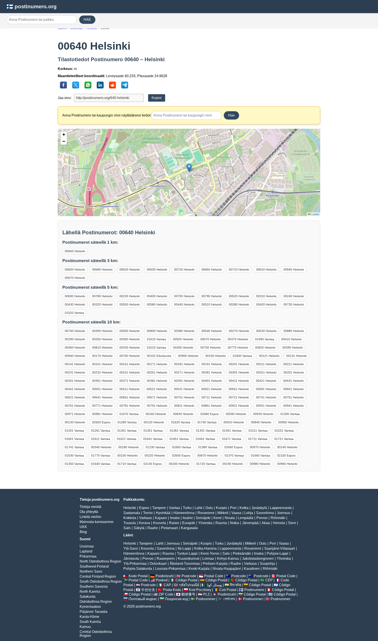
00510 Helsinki (211, 304)
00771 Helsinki (102, 405)
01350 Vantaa (74, 464)
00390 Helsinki (292, 347)
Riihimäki (278, 518)
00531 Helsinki (184, 389)
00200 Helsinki (179, 464)
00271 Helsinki (184, 372)
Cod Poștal (227, 590)
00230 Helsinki (129, 296)
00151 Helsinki (102, 364)
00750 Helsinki (210, 347)
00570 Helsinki (210, 339)
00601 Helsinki (293, 389)
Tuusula (129, 523)
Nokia (234, 523)
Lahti (198, 508)
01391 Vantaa (205, 430)
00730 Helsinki (294, 304)
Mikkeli (222, 513)
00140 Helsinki (287, 447)
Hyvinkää (163, 513)
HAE (87, 19)
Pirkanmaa (88, 556)
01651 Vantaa (179, 439)
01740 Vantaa (207, 422)
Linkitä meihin (90, 517)
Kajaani (161, 518)
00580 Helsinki (157, 304)
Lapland (86, 551)
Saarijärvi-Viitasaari (279, 548)
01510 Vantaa (156, 347)
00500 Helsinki (129, 331)
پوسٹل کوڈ (214, 585)
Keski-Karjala (199, 568)
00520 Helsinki (239, 296)
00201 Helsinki (239, 364)
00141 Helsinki (75, 364)
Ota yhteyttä (89, 512)
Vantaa (174, 508)
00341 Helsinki (75, 380)
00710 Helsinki (239, 269)
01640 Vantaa (100, 464)
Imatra (175, 518)
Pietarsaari (169, 528)
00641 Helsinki (102, 397)
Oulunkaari (158, 563)
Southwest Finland (94, 566)
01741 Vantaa (74, 447)
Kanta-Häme (89, 616)
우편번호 (148, 590)
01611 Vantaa (100, 439)
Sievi (292, 523)
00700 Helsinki (184, 296)
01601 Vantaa (74, 439)
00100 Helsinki (215, 356)
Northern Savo (91, 571)
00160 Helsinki (156, 414)
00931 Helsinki (266, 405)
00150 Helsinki (127, 455)
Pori (233, 508)
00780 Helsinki (102, 296)
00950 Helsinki (288, 422)
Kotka (244, 508)
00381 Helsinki (157, 380)
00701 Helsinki (184, 397)
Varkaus (145, 518)
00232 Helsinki (102, 372)
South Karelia (90, 622)
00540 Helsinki (211, 331)
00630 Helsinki (157, 269)
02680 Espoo (209, 414)
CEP (269, 580)
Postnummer (205, 599)
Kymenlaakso (90, 606)
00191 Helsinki (211, 364)
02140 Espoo (153, 464)
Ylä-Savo (130, 548)
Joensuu (283, 513)
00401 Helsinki (211, 380)
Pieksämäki (242, 553)
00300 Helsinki (102, 331)
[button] (189, 167)
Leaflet (314, 214)
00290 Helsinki (75, 339)
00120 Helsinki (154, 422)
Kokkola (129, 518)
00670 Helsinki (75, 278)
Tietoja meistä (90, 507)
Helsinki (129, 508)
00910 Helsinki (234, 422)
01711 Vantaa (257, 439)
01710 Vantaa (126, 464)
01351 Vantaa (153, 430)
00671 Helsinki (157, 397)
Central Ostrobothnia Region (96, 634)
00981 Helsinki (102, 414)
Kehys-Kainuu (228, 558)
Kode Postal (138, 576)
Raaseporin (166, 558)
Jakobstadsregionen (258, 558)
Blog (83, 532)
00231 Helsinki (75, 372)
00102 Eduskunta (159, 356)
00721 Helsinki (239, 397)
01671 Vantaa (231, 439)
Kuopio (221, 508)
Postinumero (254, 590)
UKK (83, 527)
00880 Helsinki (294, 331)
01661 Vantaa (205, 439)
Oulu (209, 508)
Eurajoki (188, 523)
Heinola (279, 523)
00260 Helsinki (183, 347)
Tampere (159, 508)
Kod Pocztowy (200, 590)
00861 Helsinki (211, 405)
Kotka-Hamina (205, 548)
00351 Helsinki (102, 380)
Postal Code (213, 576)
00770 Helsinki (238, 347)
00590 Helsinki (236, 414)
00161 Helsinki (129, 364)
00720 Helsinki (184, 269)
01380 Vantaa (207, 447)
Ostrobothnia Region (96, 601)
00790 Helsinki (211, 296)
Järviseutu (131, 558)
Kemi (218, 518)
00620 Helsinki (129, 269)
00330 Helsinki (129, 347)
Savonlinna (265, 513)
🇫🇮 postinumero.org (32, 6)
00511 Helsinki (129, 389)
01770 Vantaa (100, 455)
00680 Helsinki (102, 269)
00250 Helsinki (102, 339)
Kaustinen (252, 568)
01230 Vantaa (155, 447)
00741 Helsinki (266, 397)
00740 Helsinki (75, 331)
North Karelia (90, 591)
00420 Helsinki (266, 304)
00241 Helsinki (129, 372)
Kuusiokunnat (188, 558)
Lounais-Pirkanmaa (170, 568)
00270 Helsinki (239, 331)
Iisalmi (188, 518)
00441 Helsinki (75, 389)
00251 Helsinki (157, 372)
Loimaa (208, 558)
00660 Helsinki (211, 269)
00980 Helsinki (260, 464)
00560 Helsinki (294, 269)
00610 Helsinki (266, 269)
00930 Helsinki (263, 414)
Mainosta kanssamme (97, 522)
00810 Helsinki (102, 347)
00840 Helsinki (261, 422)
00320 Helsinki (102, 304)
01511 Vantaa (258, 430)
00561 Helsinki (239, 389)
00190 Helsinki (232, 464)
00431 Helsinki (293, 380)
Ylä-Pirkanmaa (135, 563)
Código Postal (186, 580)
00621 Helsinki (75, 397)
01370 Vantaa (234, 455)
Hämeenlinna (183, 513)
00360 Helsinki (75, 347)
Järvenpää (250, 523)
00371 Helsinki (129, 380)
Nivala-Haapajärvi (227, 568)
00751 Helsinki (293, 397)
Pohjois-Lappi (277, 553)
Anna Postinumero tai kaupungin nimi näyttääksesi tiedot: (106, 115)
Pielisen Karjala (215, 563)
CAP (167, 585)
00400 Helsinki (157, 296)
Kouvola (159, 523)
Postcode (189, 576)
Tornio (148, 513)
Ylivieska (205, 523)
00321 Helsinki (266, 372)
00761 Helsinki (75, 405)
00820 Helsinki (265, 347)
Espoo (144, 508)
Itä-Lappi (184, 548)
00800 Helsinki (157, 331)
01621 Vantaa (126, 439)
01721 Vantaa (284, 439)
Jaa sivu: (65, 98)
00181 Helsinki (184, 364)
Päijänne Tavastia (93, 611)
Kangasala (189, 528)
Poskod (162, 580)
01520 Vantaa (74, 312)
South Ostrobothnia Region (101, 581)
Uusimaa (87, 546)
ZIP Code (166, 594)
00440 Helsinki (184, 304)
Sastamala (131, 513)
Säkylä (139, 528)
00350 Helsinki (129, 339)
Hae (231, 115)
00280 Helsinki (239, 304)
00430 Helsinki (75, 304)
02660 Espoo (233, 447)
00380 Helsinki (184, 331)
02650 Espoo (101, 422)
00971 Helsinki (75, 414)
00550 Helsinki (129, 304)
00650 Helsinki (75, 251)
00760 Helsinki (129, 356)
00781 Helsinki (129, 405)
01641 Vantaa (153, 439)
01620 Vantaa (180, 422)
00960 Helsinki (287, 464)
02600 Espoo (181, 455)
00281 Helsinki (211, 372)
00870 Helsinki (207, 455)
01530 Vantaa (74, 455)
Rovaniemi (206, 513)
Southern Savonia (94, 586)
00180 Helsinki (128, 447)
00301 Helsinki (239, 372)
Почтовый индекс (143, 599)
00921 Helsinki (239, 405)
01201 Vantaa (74, 430)
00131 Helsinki (296, 356)
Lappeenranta (281, 508)
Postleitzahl (165, 576)
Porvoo (262, 518)
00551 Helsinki (211, 389)
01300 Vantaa (290, 414)
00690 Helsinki (75, 296)
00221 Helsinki (293, 364)
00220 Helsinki (155, 455)
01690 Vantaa (264, 339)
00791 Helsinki (157, 405)
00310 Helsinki (266, 296)
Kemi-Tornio (210, 553)
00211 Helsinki (266, 364)
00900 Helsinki (188, 356)
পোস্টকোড (229, 599)
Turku (187, 508)
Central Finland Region (98, 576)
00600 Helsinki (75, 269)
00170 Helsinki (102, 356)
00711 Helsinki (211, 397)
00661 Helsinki (129, 397)
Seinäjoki (203, 518)
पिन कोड (235, 585)
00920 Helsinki (183, 339)
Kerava (144, 523)
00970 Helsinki (260, 447)
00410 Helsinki (291, 339)
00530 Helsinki (266, 331)
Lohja (248, 513)
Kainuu (85, 627)
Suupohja (267, 563)
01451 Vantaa (232, 430)
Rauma (221, 523)
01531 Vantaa (284, 430)
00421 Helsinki (266, 380)
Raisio (174, 523)
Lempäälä (245, 518)
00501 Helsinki (102, 389)
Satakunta (87, 596)
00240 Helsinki (294, 296)
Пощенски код (176, 599)
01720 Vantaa (205, 464)
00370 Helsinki (238, 339)
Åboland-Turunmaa (185, 563)
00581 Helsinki (266, 389)
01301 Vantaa (126, 430)
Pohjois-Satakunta (137, 568)
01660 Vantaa (260, 455)
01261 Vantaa (100, 430)
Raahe (152, 528)
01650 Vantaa (181, 447)
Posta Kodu (172, 590)
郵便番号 (188, 594)
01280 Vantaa (127, 422)
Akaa (266, 523)
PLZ (206, 594)
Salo (127, 528)
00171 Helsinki (157, 364)
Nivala (230, 518)
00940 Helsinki (75, 356)
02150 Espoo (286, 455)
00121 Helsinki (269, 356)
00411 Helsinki (239, 380)
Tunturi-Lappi (187, 553)
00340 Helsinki (101, 447)
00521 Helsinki (157, 389)
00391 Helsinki (184, 380)
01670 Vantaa (129, 414)
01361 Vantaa (179, 430)
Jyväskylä (259, 508)
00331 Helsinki (294, 372)
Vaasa (236, 513)
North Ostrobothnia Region (100, 561)
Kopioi (157, 98)
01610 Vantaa (156, 339)
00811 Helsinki (184, 405)
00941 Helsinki (293, 405)
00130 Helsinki (75, 422)
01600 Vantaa (242, 356)
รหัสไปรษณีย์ (189, 585)
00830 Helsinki (183, 414)
